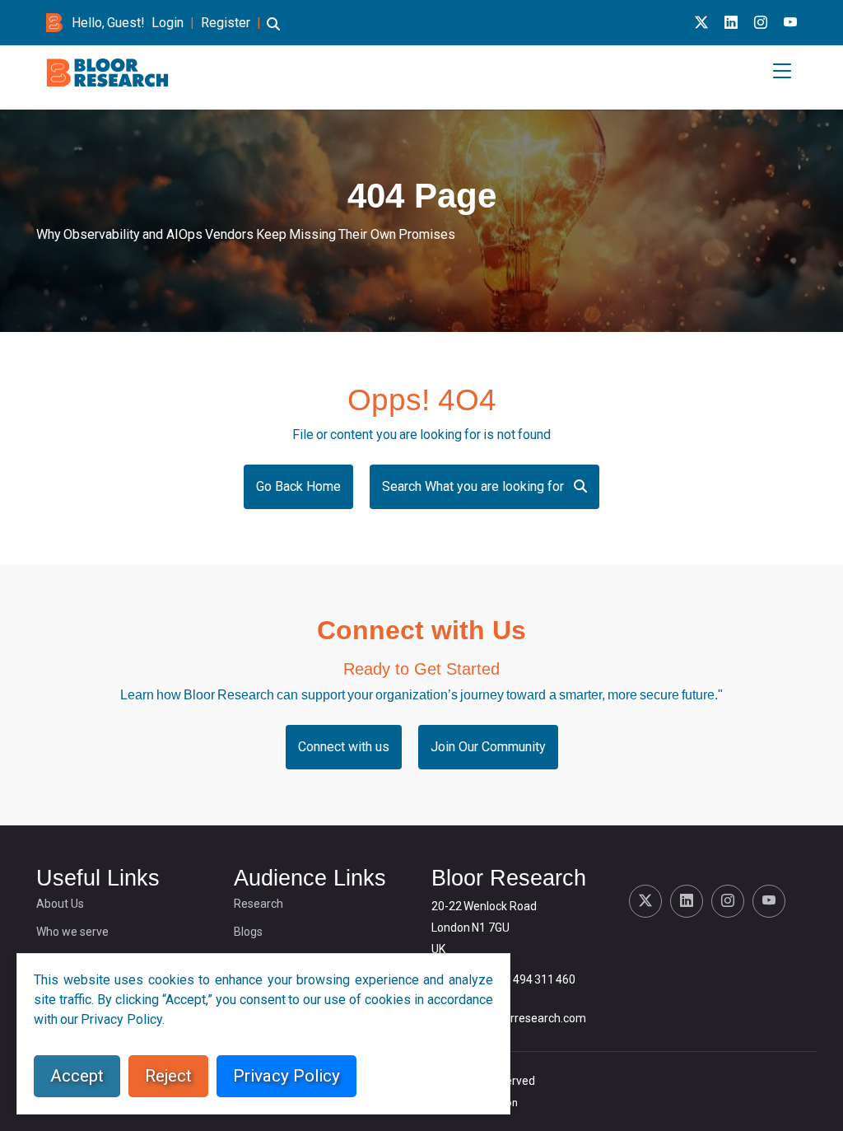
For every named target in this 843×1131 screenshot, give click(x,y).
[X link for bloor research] (701, 22)
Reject (168, 1076)
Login (167, 22)
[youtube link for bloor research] (790, 22)
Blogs (248, 931)
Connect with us (343, 747)
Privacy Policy (286, 1076)
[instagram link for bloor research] (761, 22)
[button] (273, 31)
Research (258, 903)
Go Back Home (298, 486)
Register (225, 22)
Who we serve (72, 931)
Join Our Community (488, 747)
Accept (77, 1076)
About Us (60, 903)
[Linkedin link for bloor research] (731, 22)
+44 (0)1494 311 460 (522, 979)
